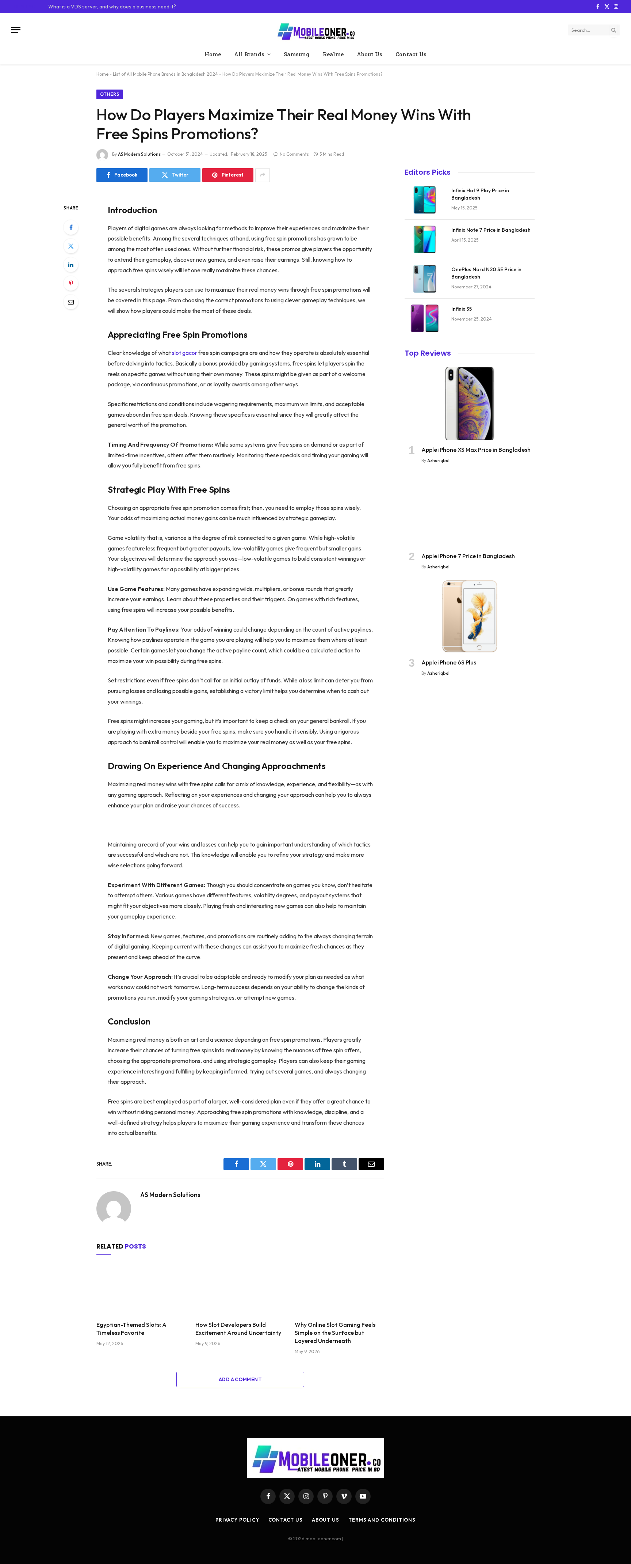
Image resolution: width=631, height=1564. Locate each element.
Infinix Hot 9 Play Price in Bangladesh (480, 194)
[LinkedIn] (71, 264)
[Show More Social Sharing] (262, 175)
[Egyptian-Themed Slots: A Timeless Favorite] (141, 1290)
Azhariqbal (438, 460)
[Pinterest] (71, 283)
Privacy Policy (237, 1520)
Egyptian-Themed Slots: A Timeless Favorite (131, 1328)
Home (212, 54)
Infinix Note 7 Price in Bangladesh (491, 230)
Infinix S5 (461, 309)
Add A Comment (240, 1379)
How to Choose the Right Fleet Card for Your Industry (110, 6)
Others (109, 94)
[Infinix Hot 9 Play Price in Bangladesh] (425, 200)
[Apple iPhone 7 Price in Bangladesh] (470, 509)
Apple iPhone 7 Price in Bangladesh (468, 556)
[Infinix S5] (425, 318)
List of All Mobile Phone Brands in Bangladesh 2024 (165, 74)
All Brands (249, 54)
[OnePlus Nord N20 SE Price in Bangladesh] (425, 279)
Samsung (297, 54)
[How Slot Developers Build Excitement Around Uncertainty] (240, 1290)
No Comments (294, 154)
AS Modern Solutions (139, 154)
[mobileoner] (315, 29)
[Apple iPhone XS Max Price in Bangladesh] (470, 403)
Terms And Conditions (382, 1520)
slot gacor (184, 352)
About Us (369, 54)
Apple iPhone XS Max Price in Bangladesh (476, 449)
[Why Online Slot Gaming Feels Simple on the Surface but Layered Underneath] (339, 1290)
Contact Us (411, 54)
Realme (333, 54)
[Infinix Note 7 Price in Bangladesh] (425, 239)
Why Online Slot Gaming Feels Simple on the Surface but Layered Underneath (335, 1332)
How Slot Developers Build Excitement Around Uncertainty (238, 1328)
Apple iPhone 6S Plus (448, 662)
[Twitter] (71, 246)
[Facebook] (71, 227)
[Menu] (15, 30)
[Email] (71, 302)
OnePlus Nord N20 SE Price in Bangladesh (486, 273)
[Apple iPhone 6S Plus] (470, 616)
